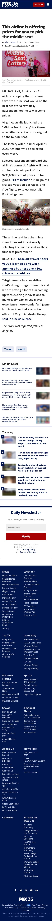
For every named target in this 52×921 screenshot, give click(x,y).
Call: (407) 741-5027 (30, 753)
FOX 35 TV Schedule (7, 716)
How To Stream (9, 712)
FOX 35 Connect (31, 772)
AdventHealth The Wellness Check (32, 650)
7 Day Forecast (31, 590)
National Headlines (10, 584)
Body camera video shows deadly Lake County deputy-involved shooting (33, 492)
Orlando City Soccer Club (29, 689)
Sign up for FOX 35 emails (10, 778)
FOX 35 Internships (10, 774)
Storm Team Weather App (29, 610)
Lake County (7, 594)
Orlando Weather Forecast (31, 585)
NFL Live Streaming (28, 825)
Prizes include (21, 180)
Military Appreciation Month (7, 622)
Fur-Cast (27, 661)
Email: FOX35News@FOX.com (34, 759)
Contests (8, 817)
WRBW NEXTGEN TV (10, 793)
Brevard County (9, 588)
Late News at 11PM (8, 728)
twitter (21, 890)
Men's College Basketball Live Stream (30, 856)
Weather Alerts (30, 581)
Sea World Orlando (10, 697)
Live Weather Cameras (30, 576)
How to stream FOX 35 (9, 753)
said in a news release (17, 319)
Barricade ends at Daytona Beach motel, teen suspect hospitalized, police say (32, 468)
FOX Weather (30, 606)
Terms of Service (28, 552)
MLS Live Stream (31, 876)
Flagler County (8, 591)
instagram (26, 890)
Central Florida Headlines (8, 580)
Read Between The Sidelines (30, 680)
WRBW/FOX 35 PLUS (9, 799)
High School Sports (32, 694)
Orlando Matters (9, 724)
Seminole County (9, 607)
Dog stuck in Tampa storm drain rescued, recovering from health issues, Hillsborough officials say (16, 394)
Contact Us (7, 764)
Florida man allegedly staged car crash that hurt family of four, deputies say (33, 455)
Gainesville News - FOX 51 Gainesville (32, 716)
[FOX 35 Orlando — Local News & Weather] (10, 4)
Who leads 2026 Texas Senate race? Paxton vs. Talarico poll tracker (17, 369)
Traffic (6, 635)
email (36, 890)
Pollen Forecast (31, 602)
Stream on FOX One (30, 819)
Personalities (8, 767)
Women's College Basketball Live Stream (32, 864)
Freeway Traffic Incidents (9, 649)
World (21, 349)
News (5, 571)
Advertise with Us (10, 789)
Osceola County (9, 604)
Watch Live (39, 5)
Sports (28, 675)
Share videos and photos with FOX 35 (31, 766)
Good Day (30, 635)
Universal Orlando (10, 700)
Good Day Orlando (10, 721)
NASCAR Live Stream (30, 843)
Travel (37, 42)
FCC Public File (8, 807)
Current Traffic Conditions (8, 643)
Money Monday (31, 668)
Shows (6, 708)
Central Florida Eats (8, 740)
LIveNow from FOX (8, 734)
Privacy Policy (29, 549)
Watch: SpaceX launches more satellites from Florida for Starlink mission (34, 480)
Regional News (29, 709)
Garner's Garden (31, 658)
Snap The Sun (30, 615)
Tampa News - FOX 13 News (30, 722)
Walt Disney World (10, 694)
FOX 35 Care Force (32, 642)
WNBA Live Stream (29, 871)
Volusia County (9, 611)
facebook (15, 890)
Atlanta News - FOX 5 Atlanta (30, 727)
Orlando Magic (30, 685)
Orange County (9, 601)
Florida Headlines (10, 575)
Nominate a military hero (7, 615)
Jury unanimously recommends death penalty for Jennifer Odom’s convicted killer (17, 382)
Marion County (9, 598)
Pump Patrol (7, 639)
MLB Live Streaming (28, 837)
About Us (8, 748)
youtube (31, 890)
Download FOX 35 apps (10, 784)
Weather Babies (31, 646)
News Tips (30, 748)
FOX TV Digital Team (26, 42)
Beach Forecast (31, 599)
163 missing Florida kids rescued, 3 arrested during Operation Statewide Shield (17, 419)
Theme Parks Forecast (30, 594)
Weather (29, 571)
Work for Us (7, 770)
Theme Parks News (8, 689)
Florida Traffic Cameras (8, 655)
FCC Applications (9, 810)
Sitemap (6, 628)
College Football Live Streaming (31, 831)
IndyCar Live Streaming (29, 849)
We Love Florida (31, 639)
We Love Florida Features (9, 683)
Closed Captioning (10, 803)
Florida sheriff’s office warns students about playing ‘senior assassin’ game (15, 407)
